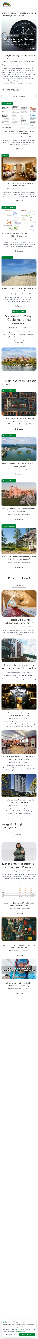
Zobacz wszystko (19, 96)
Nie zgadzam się (10, 1334)
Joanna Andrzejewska (13, 239)
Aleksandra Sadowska (10, 44)
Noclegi (5, 155)
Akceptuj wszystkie (27, 1334)
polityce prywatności (19, 1331)
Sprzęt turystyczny (11, 35)
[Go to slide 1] (30, 48)
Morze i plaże (7, 103)
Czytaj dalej (19, 342)
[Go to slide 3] (34, 48)
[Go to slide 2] (32, 48)
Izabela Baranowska (13, 137)
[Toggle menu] (35, 4)
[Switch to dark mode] (31, 4)
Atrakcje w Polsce (9, 207)
